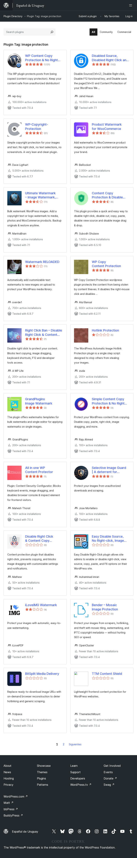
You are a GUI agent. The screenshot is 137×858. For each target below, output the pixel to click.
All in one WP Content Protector (39, 470)
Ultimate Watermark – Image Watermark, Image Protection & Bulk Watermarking (43, 195)
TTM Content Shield (107, 674)
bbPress (11, 809)
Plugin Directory (13, 16)
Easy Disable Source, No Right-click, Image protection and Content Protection (109, 539)
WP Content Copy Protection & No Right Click (41, 58)
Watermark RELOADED (42, 262)
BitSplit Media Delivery (42, 674)
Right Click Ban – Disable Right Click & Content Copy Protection (43, 332)
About (7, 765)
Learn (74, 765)
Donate (110, 778)
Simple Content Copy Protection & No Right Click (108, 401)
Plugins (41, 778)
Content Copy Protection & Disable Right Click (107, 195)
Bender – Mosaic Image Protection (105, 607)
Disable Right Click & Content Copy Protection (39, 539)
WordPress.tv (81, 784)
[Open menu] (131, 5)
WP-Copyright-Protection (36, 126)
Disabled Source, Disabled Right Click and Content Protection (110, 58)
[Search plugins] (51, 32)
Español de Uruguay (25, 831)
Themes (42, 772)
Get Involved (112, 765)
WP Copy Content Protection (106, 264)
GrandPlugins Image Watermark (38, 401)
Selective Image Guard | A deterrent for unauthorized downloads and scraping (110, 470)
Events (108, 772)
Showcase (44, 765)
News (7, 772)
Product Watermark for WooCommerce (107, 126)
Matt (9, 803)
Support (75, 772)
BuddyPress (13, 815)
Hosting (9, 778)
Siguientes (75, 744)
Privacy (8, 784)
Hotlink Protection (105, 330)
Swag (109, 784)
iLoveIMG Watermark (41, 605)
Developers (77, 778)
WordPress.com (16, 796)
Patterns (42, 784)
